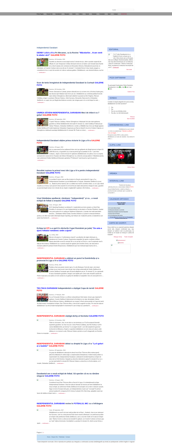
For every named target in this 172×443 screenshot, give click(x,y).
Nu (112, 109)
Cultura (81, 14)
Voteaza (132, 116)
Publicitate (62, 437)
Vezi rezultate (131, 118)
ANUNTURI (124, 14)
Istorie (74, 14)
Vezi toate (129, 69)
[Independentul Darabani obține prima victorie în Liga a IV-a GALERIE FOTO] (42, 150)
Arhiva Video (131, 167)
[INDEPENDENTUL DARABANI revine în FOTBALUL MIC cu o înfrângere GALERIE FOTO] (42, 415)
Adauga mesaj (118, 236)
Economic (102, 14)
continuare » (42, 72)
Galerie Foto (131, 91)
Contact (116, 14)
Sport (109, 14)
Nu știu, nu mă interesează (119, 113)
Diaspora (67, 14)
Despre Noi (49, 14)
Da (112, 107)
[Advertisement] (86, 28)
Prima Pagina (40, 14)
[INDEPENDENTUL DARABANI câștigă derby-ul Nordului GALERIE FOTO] (42, 325)
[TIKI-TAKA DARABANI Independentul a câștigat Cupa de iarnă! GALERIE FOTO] (42, 298)
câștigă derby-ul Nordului (70, 316)
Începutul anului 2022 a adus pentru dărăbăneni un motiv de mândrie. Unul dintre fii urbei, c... (121, 136)
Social (87, 14)
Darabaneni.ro (46, 4)
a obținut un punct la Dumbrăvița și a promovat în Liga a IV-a (68, 259)
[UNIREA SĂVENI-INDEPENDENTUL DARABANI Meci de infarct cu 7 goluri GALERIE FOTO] (42, 122)
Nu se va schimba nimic (118, 111)
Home (48, 437)
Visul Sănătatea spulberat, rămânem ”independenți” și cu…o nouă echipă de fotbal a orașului (67, 199)
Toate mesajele (128, 236)
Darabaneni (58, 14)
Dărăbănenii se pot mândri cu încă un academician (121, 131)
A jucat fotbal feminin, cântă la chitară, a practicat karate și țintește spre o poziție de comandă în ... (120, 191)
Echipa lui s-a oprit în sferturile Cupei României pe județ (69, 229)
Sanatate (94, 14)
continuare (116, 67)
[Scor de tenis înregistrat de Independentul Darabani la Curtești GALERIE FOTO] (42, 92)
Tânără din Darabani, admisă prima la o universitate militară (120, 186)
